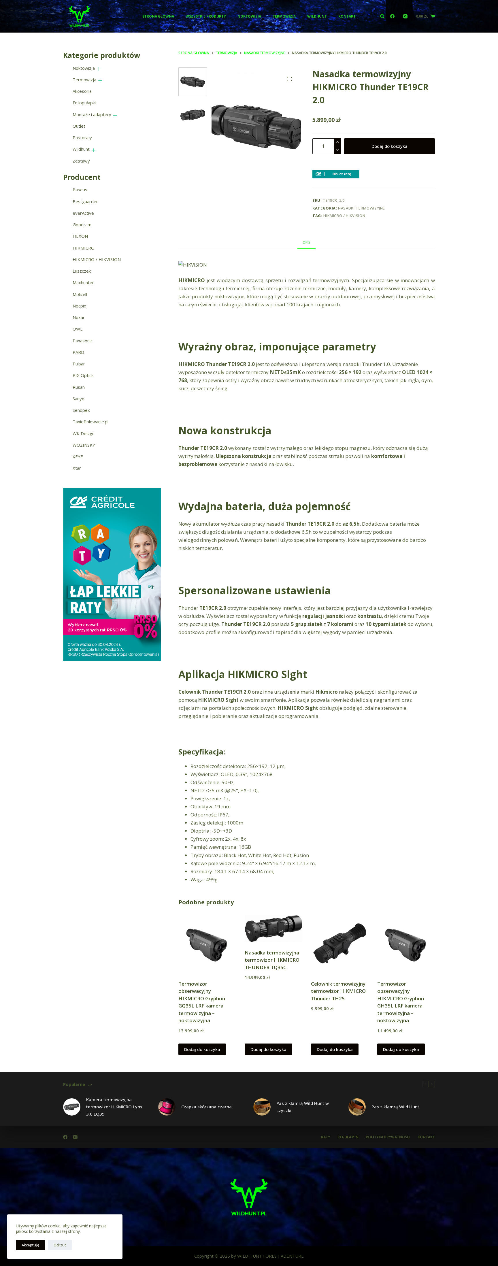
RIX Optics (83, 375)
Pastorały (82, 137)
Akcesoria (82, 91)
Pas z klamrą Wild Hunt (395, 1107)
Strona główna (158, 16)
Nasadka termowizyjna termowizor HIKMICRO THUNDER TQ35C (272, 960)
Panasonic (83, 341)
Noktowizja (249, 16)
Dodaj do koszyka (389, 146)
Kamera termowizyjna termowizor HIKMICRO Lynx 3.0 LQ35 (114, 1107)
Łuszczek (82, 271)
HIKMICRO (84, 248)
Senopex (81, 410)
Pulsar (79, 364)
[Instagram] (405, 16)
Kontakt (347, 16)
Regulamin (348, 1137)
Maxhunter (83, 282)
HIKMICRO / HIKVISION (344, 215)
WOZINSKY (84, 445)
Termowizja (284, 16)
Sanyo (78, 398)
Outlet (79, 126)
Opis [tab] (306, 242)
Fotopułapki (84, 102)
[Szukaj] (382, 16)
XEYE (78, 456)
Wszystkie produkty (206, 16)
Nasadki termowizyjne (361, 208)
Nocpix (79, 306)
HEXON (80, 236)
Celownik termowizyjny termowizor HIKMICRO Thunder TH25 (338, 991)
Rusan (79, 387)
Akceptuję (30, 1245)
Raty (325, 1137)
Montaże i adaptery (92, 114)
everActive (83, 213)
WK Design (84, 433)
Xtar (77, 468)
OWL (77, 329)
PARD (78, 352)
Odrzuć (60, 1245)
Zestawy (81, 161)
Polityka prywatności (388, 1137)
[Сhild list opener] (99, 69)
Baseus (80, 190)
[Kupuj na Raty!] (335, 173)
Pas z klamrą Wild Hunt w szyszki (302, 1106)
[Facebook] (392, 16)
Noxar (79, 317)
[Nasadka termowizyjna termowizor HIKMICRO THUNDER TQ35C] (273, 928)
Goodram (82, 224)
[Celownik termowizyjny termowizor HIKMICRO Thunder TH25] (340, 944)
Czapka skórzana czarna (206, 1107)
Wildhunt (317, 16)
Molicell (80, 294)
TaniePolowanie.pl (90, 421)
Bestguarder (85, 201)
